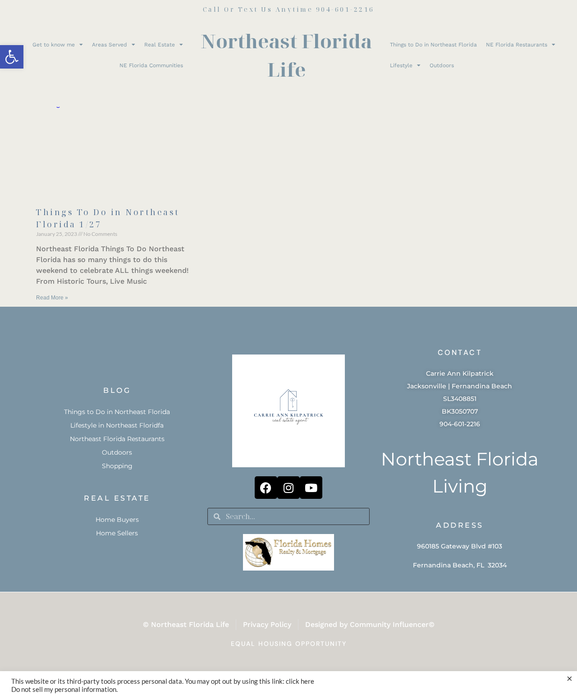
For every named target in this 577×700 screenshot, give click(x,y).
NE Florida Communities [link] (151, 65)
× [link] (569, 678)
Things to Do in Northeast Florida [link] (433, 44)
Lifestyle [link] (401, 65)
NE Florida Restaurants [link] (516, 44)
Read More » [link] (52, 298)
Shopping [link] (117, 466)
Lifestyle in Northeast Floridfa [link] (117, 425)
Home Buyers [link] (117, 520)
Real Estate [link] (159, 44)
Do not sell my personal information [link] (63, 689)
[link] (11, 57)
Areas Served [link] (109, 44)
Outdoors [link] (442, 65)
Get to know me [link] (53, 44)
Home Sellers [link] (117, 533)
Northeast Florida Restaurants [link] (117, 439)
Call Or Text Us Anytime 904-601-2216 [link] (289, 9)
